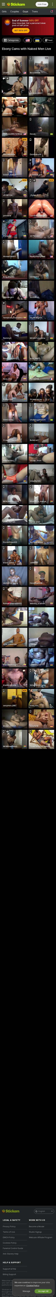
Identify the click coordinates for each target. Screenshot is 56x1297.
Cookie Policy (32, 1285)
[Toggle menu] (3, 4)
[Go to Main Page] (17, 4)
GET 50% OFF (20, 30)
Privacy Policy (9, 1226)
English (41, 1211)
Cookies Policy (9, 1243)
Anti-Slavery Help (11, 1254)
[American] (27, 40)
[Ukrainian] (37, 40)
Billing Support (9, 1274)
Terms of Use (9, 1232)
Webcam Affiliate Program (40, 1237)
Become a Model (36, 1226)
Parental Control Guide (13, 1248)
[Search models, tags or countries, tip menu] (51, 11)
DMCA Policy (9, 1237)
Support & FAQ (9, 1269)
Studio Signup (35, 1232)
